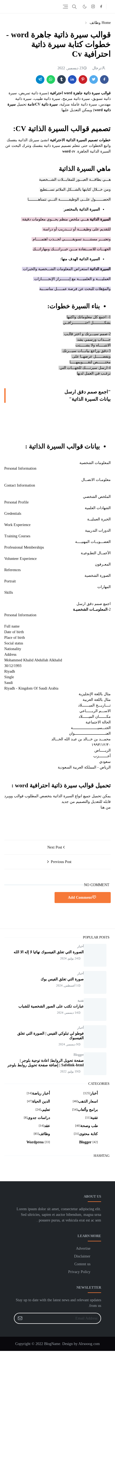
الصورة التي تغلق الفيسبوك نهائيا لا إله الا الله (49, 952)
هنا (103, 807)
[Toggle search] (74, 7)
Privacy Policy (79, 1272)
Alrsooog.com (89, 1344)
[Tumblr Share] (61, 79)
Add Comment (80, 898)
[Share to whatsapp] (51, 79)
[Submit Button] (20, 1318)
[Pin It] (83, 79)
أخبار (80, 946)
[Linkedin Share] (72, 79)
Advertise (83, 1248)
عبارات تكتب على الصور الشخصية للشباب (51, 1006)
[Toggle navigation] (65, 6)
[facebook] (101, 6)
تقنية (81, 1000)
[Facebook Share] (104, 79)
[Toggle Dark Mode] (84, 6)
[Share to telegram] (40, 79)
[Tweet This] (93, 79)
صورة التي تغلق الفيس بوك (62, 979)
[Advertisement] (57, 1408)
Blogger (79, 1055)
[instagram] (93, 6)
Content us (82, 1264)
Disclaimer (82, 1256)
